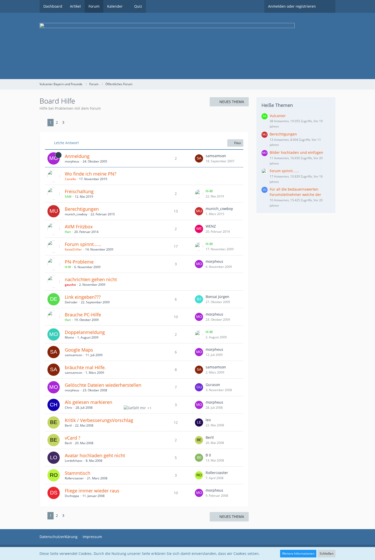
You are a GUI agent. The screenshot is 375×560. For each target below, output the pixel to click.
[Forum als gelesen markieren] (327, 84)
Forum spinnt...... (83, 244)
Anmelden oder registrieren (292, 6)
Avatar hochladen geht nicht (95, 455)
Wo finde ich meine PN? (90, 174)
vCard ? (72, 438)
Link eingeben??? (83, 297)
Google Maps (79, 350)
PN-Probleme (79, 262)
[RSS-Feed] (333, 84)
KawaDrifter (73, 249)
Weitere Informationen (298, 553)
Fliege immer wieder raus (92, 491)
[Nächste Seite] (70, 122)
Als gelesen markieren (88, 402)
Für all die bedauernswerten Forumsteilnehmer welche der (295, 192)
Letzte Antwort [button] (66, 142)
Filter (237, 143)
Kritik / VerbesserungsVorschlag (99, 420)
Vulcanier (278, 115)
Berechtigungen (82, 209)
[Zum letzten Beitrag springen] (199, 158)
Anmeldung (77, 156)
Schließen (326, 553)
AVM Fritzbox (79, 226)
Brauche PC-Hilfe (83, 315)
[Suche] (327, 6)
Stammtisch (77, 473)
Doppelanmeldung (85, 332)
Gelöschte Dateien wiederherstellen (103, 385)
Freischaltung (79, 191)
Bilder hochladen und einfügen (296, 152)
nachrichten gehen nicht (91, 279)
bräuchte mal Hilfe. (85, 367)
